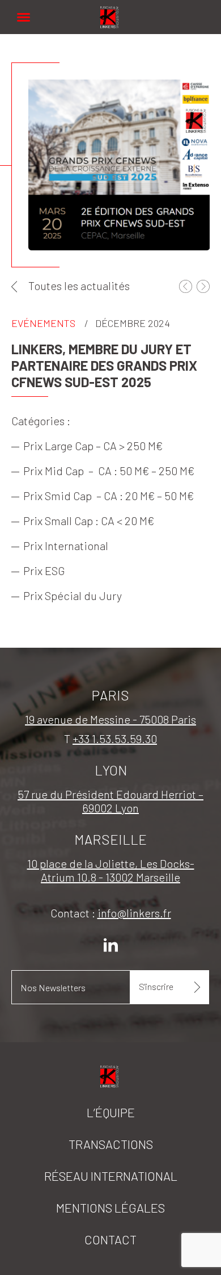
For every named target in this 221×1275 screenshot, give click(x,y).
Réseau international (110, 1175)
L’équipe (111, 1112)
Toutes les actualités (79, 285)
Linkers (110, 11)
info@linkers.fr (134, 913)
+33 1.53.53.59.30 (115, 738)
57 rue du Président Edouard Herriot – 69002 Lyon (110, 801)
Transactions (111, 1143)
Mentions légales (110, 1207)
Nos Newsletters (53, 987)
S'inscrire (156, 986)
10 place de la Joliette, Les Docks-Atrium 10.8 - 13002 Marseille (110, 870)
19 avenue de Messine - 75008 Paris (110, 719)
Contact (110, 1239)
